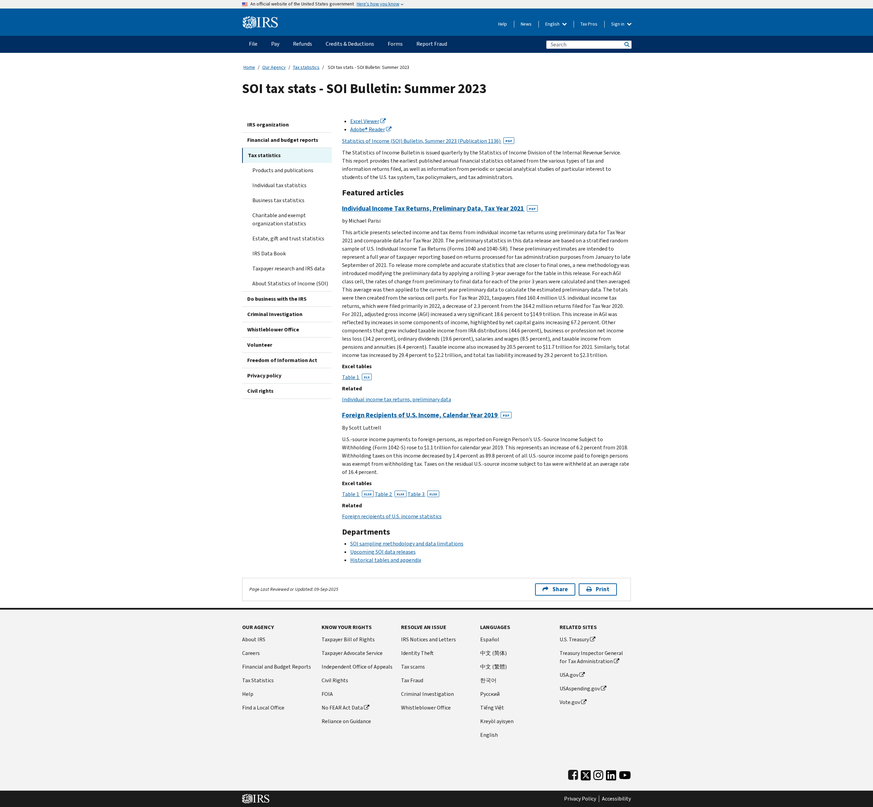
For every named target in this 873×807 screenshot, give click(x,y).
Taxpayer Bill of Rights (348, 639)
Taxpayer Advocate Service (352, 653)
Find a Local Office (263, 707)
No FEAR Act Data (342, 707)
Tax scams (413, 666)
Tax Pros (588, 24)
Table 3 (422, 494)
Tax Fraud (412, 680)
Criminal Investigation (274, 314)
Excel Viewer (364, 121)
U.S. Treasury (574, 639)
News (526, 24)
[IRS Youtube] (625, 773)
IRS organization (268, 124)
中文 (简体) (493, 653)
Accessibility (616, 798)
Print (602, 589)
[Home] (260, 19)
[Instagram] (598, 773)
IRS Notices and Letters (428, 639)
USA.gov (569, 674)
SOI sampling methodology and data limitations (406, 543)
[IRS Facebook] (573, 773)
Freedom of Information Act (282, 360)
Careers (251, 653)
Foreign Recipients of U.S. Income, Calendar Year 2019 (425, 415)
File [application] (253, 43)
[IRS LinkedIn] (611, 773)
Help (502, 24)
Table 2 (389, 494)
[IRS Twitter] (586, 773)
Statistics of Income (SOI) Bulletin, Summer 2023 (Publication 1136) (427, 141)
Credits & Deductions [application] (350, 43)
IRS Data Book (269, 253)
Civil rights (260, 390)
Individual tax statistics (279, 185)
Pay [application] (275, 43)
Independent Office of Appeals (357, 666)
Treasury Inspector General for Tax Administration (591, 657)
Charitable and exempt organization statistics (279, 219)
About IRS (253, 639)
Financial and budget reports (282, 140)
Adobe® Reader (367, 129)
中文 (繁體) (493, 666)
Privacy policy (264, 375)
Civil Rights (335, 680)
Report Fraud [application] (431, 43)
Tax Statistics (258, 680)
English (553, 24)
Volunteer (259, 344)
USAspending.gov (580, 688)
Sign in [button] (618, 24)
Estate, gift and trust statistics (288, 238)
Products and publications (282, 170)
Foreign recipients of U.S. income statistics (392, 516)
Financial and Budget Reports (276, 666)
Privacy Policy (580, 798)
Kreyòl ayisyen (497, 721)
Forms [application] (395, 43)
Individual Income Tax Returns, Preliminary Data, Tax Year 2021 (439, 208)
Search (626, 44)
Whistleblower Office (273, 329)
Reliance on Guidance (346, 721)
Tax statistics (306, 67)
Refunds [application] (302, 43)
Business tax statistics (278, 200)
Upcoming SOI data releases (383, 551)
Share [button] (560, 589)
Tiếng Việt (492, 707)
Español (489, 639)
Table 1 (356, 377)
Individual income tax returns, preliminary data (396, 399)
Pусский (490, 694)
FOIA (327, 694)
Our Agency (274, 67)
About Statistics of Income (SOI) (290, 283)
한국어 (488, 680)
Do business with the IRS (277, 298)
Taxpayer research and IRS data (288, 268)
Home (249, 67)
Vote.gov (570, 702)
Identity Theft (417, 653)
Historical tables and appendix (385, 560)
